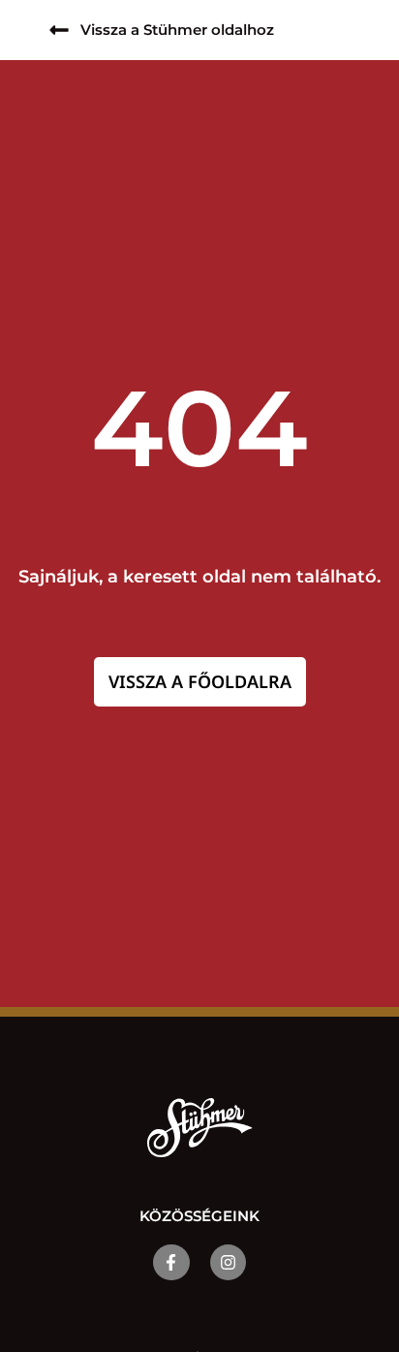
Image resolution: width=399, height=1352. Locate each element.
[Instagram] (228, 1262)
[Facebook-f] (171, 1262)
